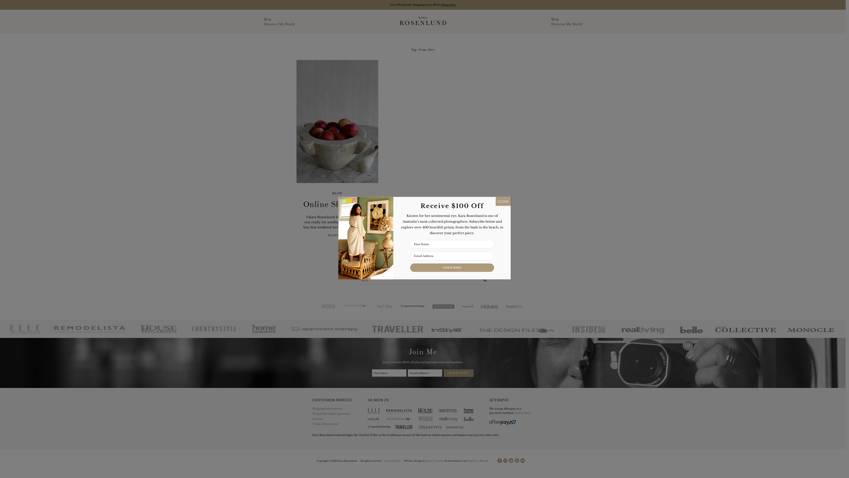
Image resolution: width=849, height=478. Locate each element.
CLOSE (503, 201)
